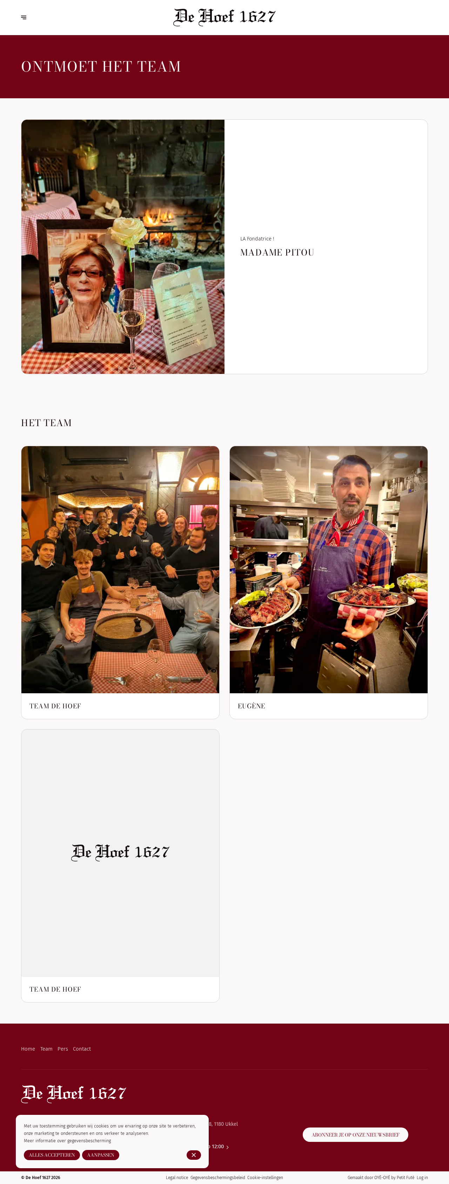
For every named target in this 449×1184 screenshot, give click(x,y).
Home (28, 1049)
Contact (82, 1049)
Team (46, 1049)
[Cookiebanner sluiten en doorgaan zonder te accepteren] (194, 1155)
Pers (63, 1049)
